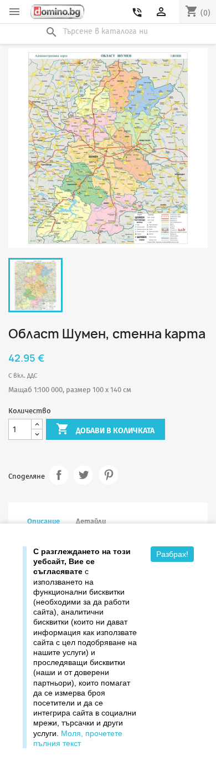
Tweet (83, 475)
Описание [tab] (43, 521)
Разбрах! (172, 554)
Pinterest (108, 475)
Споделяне (58, 475)
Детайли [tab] (91, 521)
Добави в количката (105, 428)
